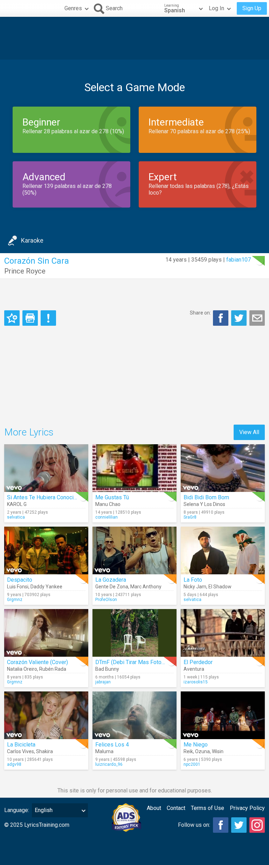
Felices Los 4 (112, 744)
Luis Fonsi (17, 586)
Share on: (200, 312)
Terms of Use (207, 808)
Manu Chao (107, 504)
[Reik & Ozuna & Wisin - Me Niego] (223, 715)
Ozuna (202, 751)
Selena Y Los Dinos (204, 504)
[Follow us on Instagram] (257, 825)
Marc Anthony (145, 586)
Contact (176, 808)
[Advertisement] (134, 38)
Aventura (194, 669)
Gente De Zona (111, 586)
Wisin (217, 751)
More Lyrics (29, 432)
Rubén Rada (52, 669)
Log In (216, 8)
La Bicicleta (21, 744)
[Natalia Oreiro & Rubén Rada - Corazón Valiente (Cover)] (46, 633)
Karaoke (32, 240)
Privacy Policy (247, 808)
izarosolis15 (196, 682)
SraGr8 (190, 517)
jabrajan (103, 682)
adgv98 (14, 764)
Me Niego (196, 744)
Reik (188, 751)
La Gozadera (110, 579)
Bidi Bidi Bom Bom (206, 497)
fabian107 (238, 259)
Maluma (104, 751)
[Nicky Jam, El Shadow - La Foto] (223, 550)
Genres (73, 8)
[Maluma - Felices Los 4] (134, 715)
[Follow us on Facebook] (220, 825)
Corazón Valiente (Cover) (37, 662)
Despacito (19, 579)
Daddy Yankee (46, 586)
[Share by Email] (257, 318)
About (154, 808)
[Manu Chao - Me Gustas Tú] (134, 468)
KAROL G (17, 504)
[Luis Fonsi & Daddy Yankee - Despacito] (46, 550)
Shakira (44, 751)
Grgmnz (14, 599)
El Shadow (220, 586)
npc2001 (192, 764)
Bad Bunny (107, 669)
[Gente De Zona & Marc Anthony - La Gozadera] (134, 550)
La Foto (193, 579)
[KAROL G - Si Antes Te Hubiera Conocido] (46, 468)
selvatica (16, 517)
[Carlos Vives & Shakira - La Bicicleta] (46, 715)
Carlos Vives (20, 751)
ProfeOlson (106, 599)
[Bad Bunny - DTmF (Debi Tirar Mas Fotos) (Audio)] (134, 633)
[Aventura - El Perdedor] (223, 633)
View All (249, 432)
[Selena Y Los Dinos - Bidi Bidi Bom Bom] (223, 468)
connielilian (106, 517)
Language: (16, 810)
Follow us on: (194, 825)
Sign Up (251, 8)
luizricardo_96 (109, 764)
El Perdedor (198, 662)
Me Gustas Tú (112, 497)
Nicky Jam (195, 586)
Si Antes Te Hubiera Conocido (43, 497)
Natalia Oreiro (22, 669)
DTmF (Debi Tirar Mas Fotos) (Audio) (140, 662)
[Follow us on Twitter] (239, 825)
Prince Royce (25, 271)
